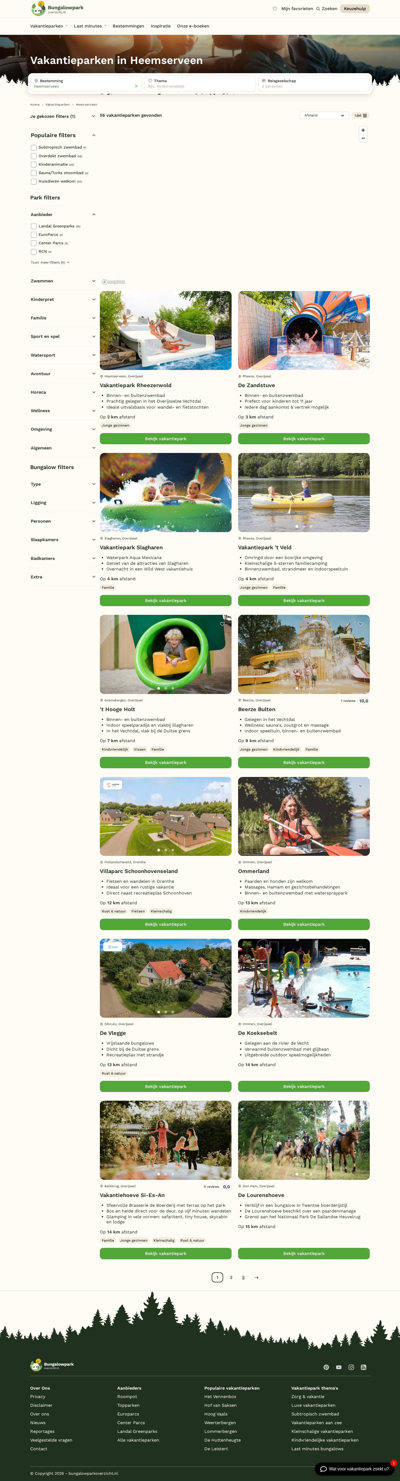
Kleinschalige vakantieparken (322, 1431)
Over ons (39, 1414)
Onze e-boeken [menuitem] (193, 26)
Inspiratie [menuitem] (161, 26)
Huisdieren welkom (60, 181)
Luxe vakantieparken (313, 1405)
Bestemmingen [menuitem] (128, 26)
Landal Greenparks (59, 226)
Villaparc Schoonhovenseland (139, 871)
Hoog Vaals (215, 1414)
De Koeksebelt (257, 1033)
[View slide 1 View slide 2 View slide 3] (166, 330)
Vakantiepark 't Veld (265, 547)
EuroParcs (51, 234)
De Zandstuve (256, 385)
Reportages (42, 1431)
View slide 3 (172, 364)
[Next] (223, 339)
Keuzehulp (355, 8)
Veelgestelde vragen (51, 1440)
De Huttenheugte (222, 1440)
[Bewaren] (222, 300)
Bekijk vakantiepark (165, 438)
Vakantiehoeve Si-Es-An (132, 1195)
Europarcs (128, 1414)
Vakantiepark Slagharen (131, 547)
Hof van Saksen (220, 1405)
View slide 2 (165, 364)
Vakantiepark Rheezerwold (136, 385)
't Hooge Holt (117, 709)
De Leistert (216, 1448)
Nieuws (37, 1422)
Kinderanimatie (56, 164)
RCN (45, 251)
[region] (235, 205)
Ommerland (253, 871)
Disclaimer (41, 1405)
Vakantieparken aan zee (316, 1422)
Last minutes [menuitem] (88, 26)
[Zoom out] (363, 138)
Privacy (37, 1396)
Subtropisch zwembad (62, 147)
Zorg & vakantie (307, 1396)
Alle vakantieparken (138, 1440)
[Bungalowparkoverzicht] (57, 8)
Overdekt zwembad (60, 156)
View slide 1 (158, 364)
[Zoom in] (363, 130)
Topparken (128, 1405)
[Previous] (107, 339)
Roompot (127, 1396)
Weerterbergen (220, 1422)
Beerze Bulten (256, 709)
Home (34, 104)
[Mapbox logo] (113, 282)
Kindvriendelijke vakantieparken (325, 1440)
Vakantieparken (57, 104)
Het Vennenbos (220, 1396)
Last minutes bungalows (317, 1448)
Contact (38, 1448)
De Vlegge (113, 1033)
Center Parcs (53, 243)
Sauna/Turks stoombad (63, 173)
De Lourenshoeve (261, 1195)
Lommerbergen (220, 1431)
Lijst (358, 115)
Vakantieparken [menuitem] (46, 26)
